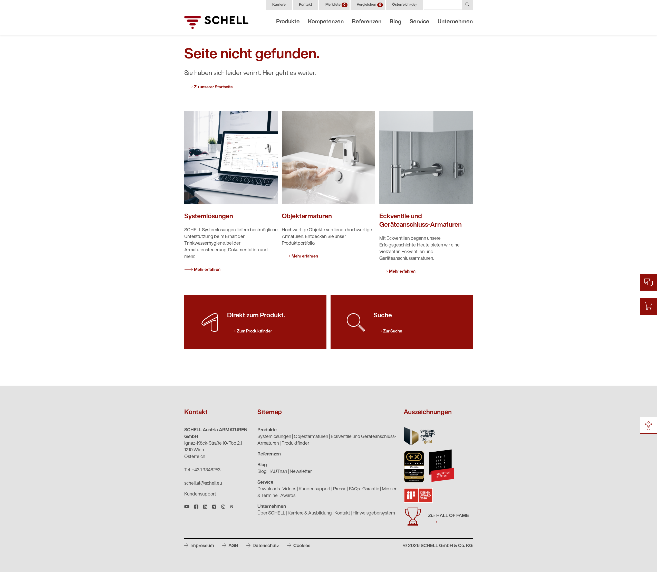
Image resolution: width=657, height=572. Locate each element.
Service (419, 22)
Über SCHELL (271, 513)
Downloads (268, 489)
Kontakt (305, 5)
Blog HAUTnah (272, 472)
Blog (395, 22)
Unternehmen (455, 22)
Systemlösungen (274, 437)
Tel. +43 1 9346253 (202, 470)
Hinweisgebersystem (374, 513)
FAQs (354, 489)
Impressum (201, 546)
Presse (339, 489)
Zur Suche (392, 331)
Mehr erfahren (207, 270)
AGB (232, 546)
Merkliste (335, 5)
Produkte (288, 22)
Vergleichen (369, 5)
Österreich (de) (404, 5)
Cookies (301, 546)
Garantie (370, 489)
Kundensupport (200, 494)
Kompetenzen (326, 22)
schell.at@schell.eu (203, 483)
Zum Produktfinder (254, 331)
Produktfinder (295, 443)
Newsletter (301, 472)
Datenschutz (265, 546)
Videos (289, 489)
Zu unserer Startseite (213, 87)
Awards (287, 496)
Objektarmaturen (311, 437)
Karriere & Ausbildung (310, 513)
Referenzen (366, 22)
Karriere (279, 5)
